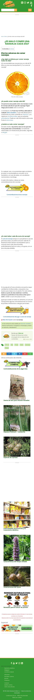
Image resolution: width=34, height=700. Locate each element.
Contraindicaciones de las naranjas (17, 194)
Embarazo (7, 680)
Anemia (6, 678)
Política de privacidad (22, 695)
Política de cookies (17, 697)
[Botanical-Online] (9, 4)
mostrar (11, 49)
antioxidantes (5, 118)
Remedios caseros (9, 676)
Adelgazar (6, 670)
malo (21, 345)
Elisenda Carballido (26, 323)
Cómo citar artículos (9, 686)
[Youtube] (14, 663)
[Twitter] (16, 663)
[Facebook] (11, 663)
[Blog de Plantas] (22, 663)
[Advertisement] (17, 25)
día (12, 345)
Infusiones (7, 674)
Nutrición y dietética (9, 668)
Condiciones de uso (11, 695)
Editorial (20, 333)
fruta (16, 345)
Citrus (7, 345)
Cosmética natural (9, 672)
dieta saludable (11, 112)
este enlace (9, 120)
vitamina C (26, 114)
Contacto (6, 683)
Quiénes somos (8, 685)
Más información (7, 320)
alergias (4, 132)
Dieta (5, 36)
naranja (27, 345)
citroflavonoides (12, 116)
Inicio (2, 36)
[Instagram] (19, 663)
